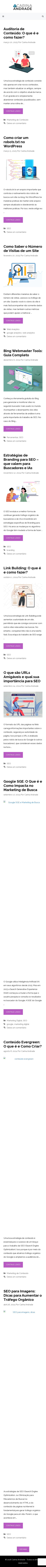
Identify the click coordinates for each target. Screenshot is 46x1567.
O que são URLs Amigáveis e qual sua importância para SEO (22, 677)
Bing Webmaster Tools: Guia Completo (23, 353)
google (10, 1024)
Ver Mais (23, 1549)
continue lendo (13, 111)
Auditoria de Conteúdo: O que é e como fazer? (21, 33)
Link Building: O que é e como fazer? (22, 570)
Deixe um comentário (16, 123)
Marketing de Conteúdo (17, 120)
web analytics (29, 333)
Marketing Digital (14, 1020)
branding (11, 550)
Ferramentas (12, 437)
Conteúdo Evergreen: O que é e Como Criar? (23, 1044)
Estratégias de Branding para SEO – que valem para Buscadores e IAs (21, 461)
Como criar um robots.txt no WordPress (16, 142)
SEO (9, 228)
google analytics (14, 333)
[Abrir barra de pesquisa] (43, 16)
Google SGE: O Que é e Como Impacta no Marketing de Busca (23, 785)
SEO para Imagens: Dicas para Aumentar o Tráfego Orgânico (23, 1295)
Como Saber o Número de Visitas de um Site (23, 248)
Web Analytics (13, 329)
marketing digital (21, 1024)
